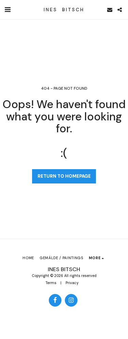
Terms (50, 282)
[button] (7, 9)
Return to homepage (64, 176)
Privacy (72, 282)
